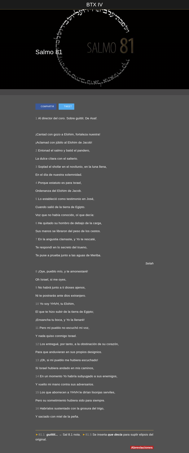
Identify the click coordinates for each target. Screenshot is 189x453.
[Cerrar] (4, 4)
